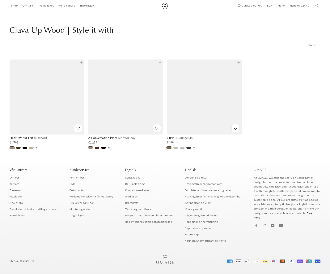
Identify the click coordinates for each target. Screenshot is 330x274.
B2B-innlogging (135, 184)
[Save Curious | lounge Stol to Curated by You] (235, 128)
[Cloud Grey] (31, 148)
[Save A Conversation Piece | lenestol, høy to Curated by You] (157, 128)
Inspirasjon (87, 6)
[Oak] (12, 148)
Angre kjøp (77, 215)
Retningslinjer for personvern (203, 184)
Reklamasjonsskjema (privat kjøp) (91, 196)
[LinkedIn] (280, 225)
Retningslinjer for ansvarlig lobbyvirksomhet (213, 196)
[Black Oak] (25, 148)
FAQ (72, 184)
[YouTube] (272, 225)
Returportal (77, 190)
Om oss (14, 177)
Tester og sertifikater (139, 209)
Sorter (312, 45)
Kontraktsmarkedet (137, 190)
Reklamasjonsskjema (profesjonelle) (148, 222)
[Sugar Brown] (169, 148)
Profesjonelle (66, 5)
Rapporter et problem (199, 228)
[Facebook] (256, 225)
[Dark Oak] (18, 148)
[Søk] (317, 5)
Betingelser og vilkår (198, 203)
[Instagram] (264, 225)
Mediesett (131, 196)
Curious (180, 138)
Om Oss (27, 6)
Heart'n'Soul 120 (28, 138)
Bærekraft (16, 190)
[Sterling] (182, 148)
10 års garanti (193, 209)
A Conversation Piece (111, 138)
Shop (14, 6)
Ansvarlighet (45, 6)
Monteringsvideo (80, 209)
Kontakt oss (77, 177)
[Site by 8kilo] (32, 261)
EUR (269, 5)
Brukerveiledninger (82, 203)
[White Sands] (175, 148)
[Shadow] (188, 148)
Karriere (14, 184)
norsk (281, 5)
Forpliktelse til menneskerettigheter (208, 190)
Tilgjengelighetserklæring (201, 215)
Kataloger (16, 196)
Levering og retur (196, 177)
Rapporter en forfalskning (201, 222)
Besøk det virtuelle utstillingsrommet (33, 209)
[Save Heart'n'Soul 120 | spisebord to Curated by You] (78, 128)
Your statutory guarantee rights (205, 241)
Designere (16, 203)
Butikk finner (18, 215)
